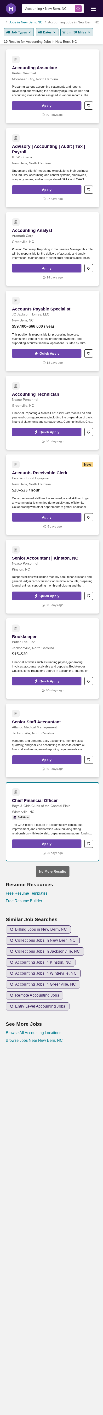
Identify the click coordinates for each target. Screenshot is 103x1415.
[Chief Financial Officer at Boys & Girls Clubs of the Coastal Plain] (52, 822)
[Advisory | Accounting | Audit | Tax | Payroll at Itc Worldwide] (52, 167)
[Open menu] (93, 8)
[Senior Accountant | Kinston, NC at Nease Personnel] (52, 576)
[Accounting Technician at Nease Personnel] (52, 412)
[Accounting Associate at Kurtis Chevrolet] (52, 86)
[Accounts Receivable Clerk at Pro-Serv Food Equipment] (52, 494)
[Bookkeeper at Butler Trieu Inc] (52, 658)
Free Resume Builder (24, 901)
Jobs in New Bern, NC (25, 22)
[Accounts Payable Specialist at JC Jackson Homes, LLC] (52, 331)
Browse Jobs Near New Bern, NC (34, 1040)
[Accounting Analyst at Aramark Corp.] (52, 249)
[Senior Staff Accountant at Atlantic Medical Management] (52, 740)
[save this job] (88, 105)
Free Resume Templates (26, 893)
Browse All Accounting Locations (33, 1033)
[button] (46, 105)
